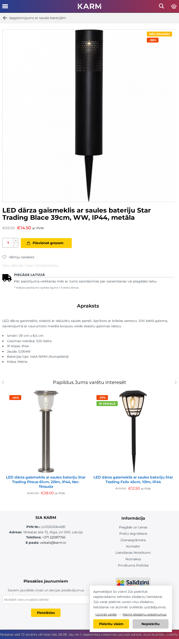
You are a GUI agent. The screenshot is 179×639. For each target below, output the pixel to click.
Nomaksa (133, 559)
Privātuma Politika (133, 565)
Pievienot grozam (48, 243)
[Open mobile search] (161, 7)
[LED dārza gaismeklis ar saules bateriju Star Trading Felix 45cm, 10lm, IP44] (133, 431)
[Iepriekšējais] (4, 383)
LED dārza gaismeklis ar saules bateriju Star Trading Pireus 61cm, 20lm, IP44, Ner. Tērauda (46, 482)
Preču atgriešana (133, 533)
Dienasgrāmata (133, 540)
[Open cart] (174, 6)
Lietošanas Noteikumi (133, 553)
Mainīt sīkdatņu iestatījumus (144, 614)
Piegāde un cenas (133, 527)
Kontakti (133, 546)
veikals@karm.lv (53, 543)
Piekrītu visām (111, 624)
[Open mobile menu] (5, 8)
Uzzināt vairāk (106, 614)
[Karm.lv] (89, 8)
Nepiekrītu (150, 624)
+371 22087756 (53, 537)
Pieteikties (46, 613)
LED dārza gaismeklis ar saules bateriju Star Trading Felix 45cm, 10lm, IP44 (133, 479)
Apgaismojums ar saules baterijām (37, 18)
